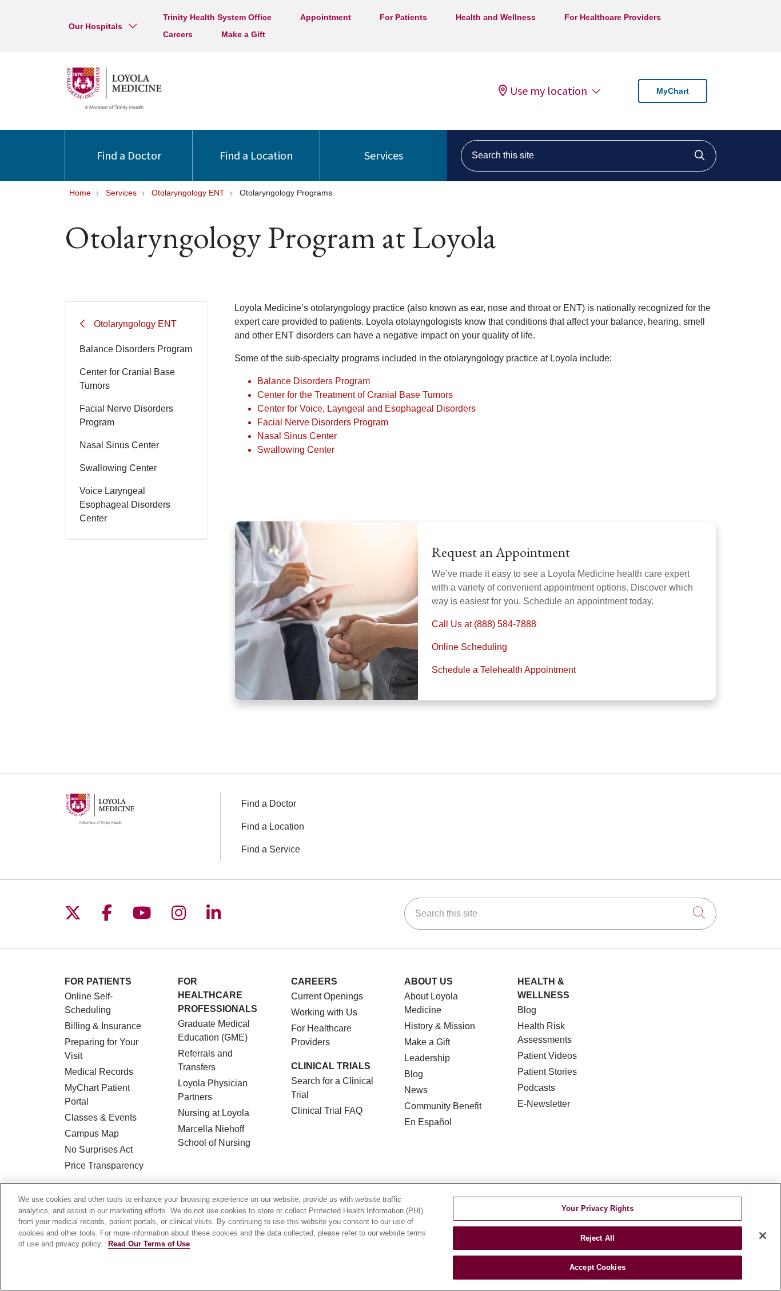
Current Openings (327, 996)
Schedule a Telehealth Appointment (504, 670)
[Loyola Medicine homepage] (114, 108)
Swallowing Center (118, 468)
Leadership (427, 1058)
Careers (178, 34)
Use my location (548, 91)
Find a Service (270, 849)
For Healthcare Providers (612, 17)
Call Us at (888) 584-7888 (484, 624)
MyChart (672, 90)
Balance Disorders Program (135, 349)
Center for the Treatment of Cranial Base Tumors (355, 395)
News (416, 1090)
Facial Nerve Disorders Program (126, 415)
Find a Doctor (129, 155)
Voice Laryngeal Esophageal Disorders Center (124, 504)
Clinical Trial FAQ (326, 1110)
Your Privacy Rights (597, 1208)
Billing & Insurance (103, 1026)
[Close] (762, 1235)
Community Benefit (442, 1106)
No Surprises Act (99, 1149)
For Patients (403, 17)
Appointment (325, 17)
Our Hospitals (95, 26)
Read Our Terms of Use (149, 1244)
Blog (413, 1074)
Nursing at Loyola (213, 1113)
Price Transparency (104, 1165)
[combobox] (588, 156)
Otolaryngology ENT (135, 324)
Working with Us (324, 1012)
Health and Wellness (496, 17)
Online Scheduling (469, 647)
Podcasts (536, 1088)
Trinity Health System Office (217, 17)
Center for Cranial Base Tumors (127, 379)
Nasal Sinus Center (119, 445)
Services (383, 155)
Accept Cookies (597, 1267)
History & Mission (439, 1026)
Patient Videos (547, 1056)
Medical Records (99, 1072)
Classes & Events (101, 1117)
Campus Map (92, 1133)
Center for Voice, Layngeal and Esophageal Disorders (366, 408)
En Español (428, 1122)
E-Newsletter (543, 1104)
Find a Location (256, 155)
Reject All (597, 1238)
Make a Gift (243, 34)
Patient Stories (547, 1072)
